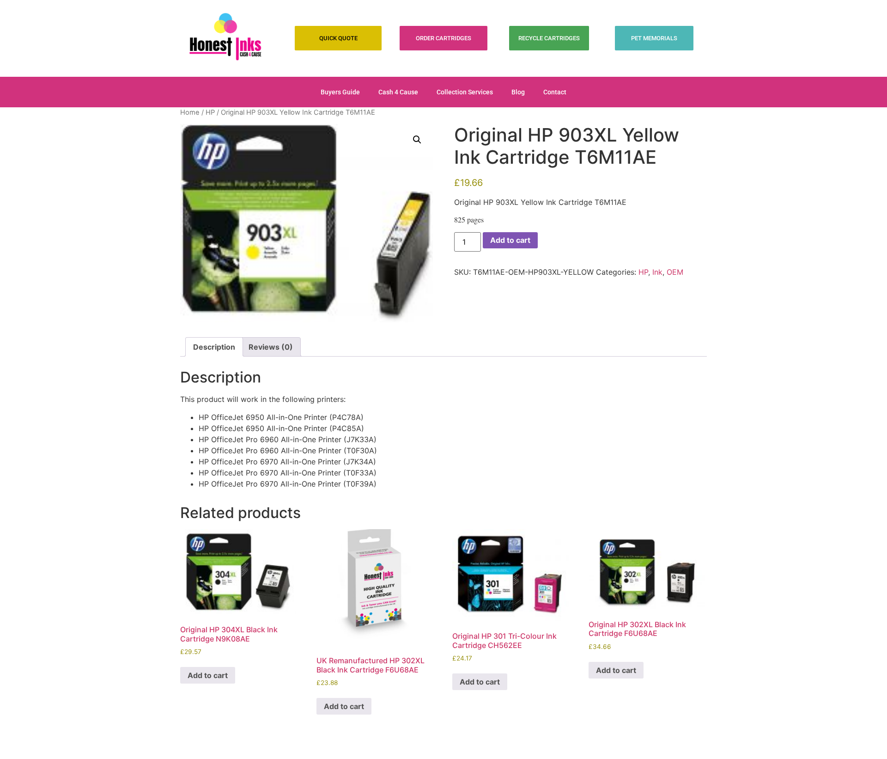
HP (210, 112)
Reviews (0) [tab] (271, 347)
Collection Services (465, 92)
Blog (518, 92)
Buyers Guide (340, 92)
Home (190, 112)
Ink (657, 272)
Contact (554, 92)
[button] (417, 139)
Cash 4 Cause (398, 92)
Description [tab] (214, 347)
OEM (675, 272)
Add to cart (510, 240)
